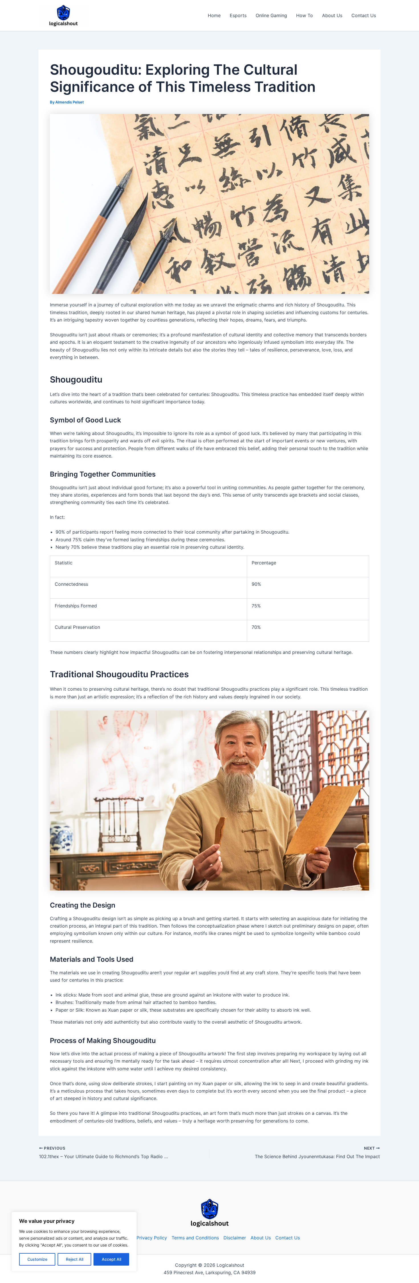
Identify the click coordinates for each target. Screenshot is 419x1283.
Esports (238, 15)
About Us (332, 15)
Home (214, 15)
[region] (74, 1242)
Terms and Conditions (195, 1238)
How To (304, 15)
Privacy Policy (152, 1238)
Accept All (111, 1259)
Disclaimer (234, 1238)
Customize (37, 1259)
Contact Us (363, 15)
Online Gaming (271, 15)
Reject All (74, 1259)
